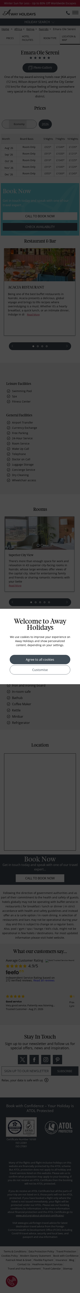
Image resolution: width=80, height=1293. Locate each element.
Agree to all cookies (40, 659)
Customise (40, 670)
